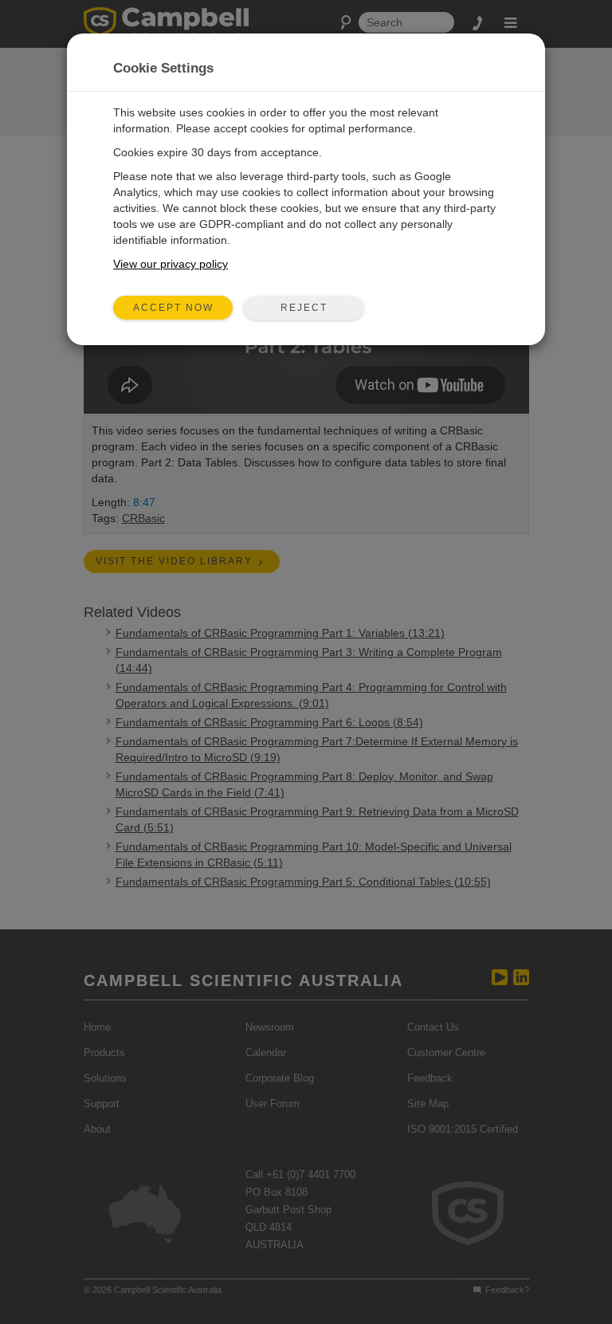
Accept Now (173, 307)
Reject (304, 307)
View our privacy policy (170, 263)
